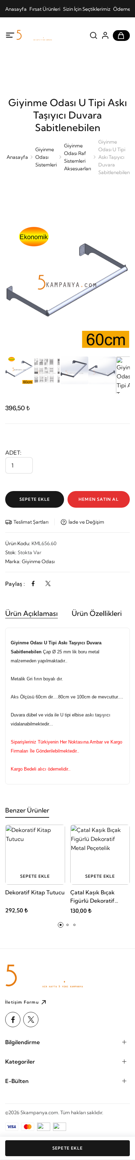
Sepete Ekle (34, 499)
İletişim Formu (22, 1002)
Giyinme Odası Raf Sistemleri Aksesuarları (77, 157)
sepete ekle (35, 876)
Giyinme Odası (38, 561)
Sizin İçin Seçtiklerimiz (86, 9)
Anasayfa (16, 9)
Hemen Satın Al (99, 499)
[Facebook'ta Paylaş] (33, 583)
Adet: (13, 452)
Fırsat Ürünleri (44, 9)
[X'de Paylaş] (48, 583)
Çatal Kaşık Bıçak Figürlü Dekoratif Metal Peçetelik (92, 897)
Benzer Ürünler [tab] (27, 810)
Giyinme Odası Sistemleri (46, 157)
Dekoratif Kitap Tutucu (35, 892)
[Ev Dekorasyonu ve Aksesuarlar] (44, 35)
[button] (60, 925)
